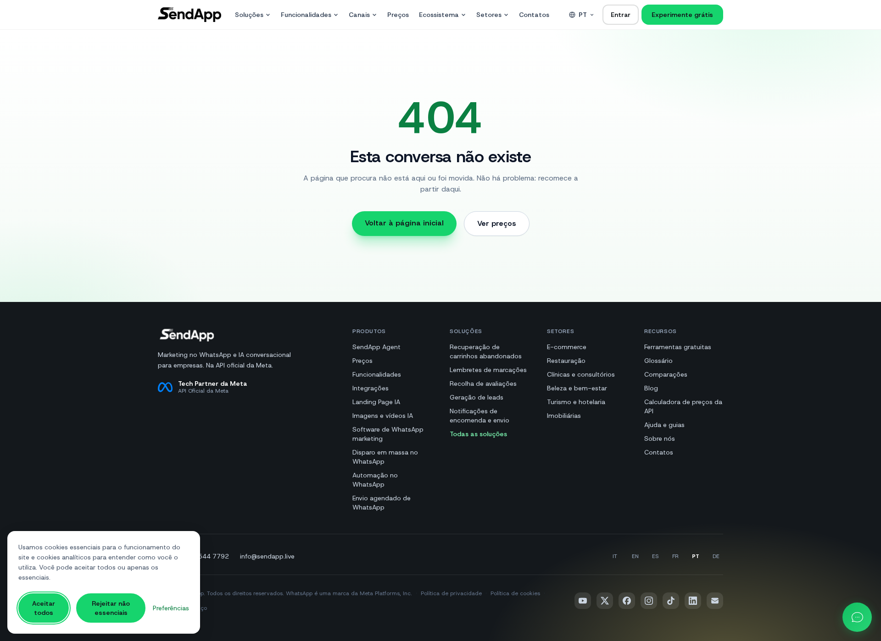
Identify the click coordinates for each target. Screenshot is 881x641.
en (635, 556)
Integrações (370, 388)
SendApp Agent (376, 347)
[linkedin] (693, 600)
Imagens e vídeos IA (382, 415)
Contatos (534, 15)
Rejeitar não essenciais (111, 608)
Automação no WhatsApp (375, 479)
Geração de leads (476, 397)
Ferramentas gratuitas (677, 347)
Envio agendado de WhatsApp (381, 502)
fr (675, 556)
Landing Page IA (376, 402)
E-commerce (566, 347)
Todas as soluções (478, 434)
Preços (398, 15)
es (655, 556)
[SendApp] (189, 14)
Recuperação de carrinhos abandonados (486, 351)
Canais (359, 15)
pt (583, 15)
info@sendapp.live (267, 556)
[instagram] (649, 600)
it (615, 556)
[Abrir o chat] (857, 617)
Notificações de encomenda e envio (479, 415)
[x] (605, 600)
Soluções (249, 15)
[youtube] (582, 600)
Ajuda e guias (664, 425)
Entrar (620, 15)
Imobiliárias (564, 415)
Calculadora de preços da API (683, 406)
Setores (489, 15)
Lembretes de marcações (488, 370)
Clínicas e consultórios (581, 374)
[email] (715, 600)
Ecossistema (439, 15)
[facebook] (627, 600)
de (716, 556)
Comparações (665, 374)
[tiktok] (671, 600)
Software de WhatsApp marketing (388, 434)
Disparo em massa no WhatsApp (385, 457)
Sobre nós (659, 438)
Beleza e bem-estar (577, 388)
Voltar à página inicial (404, 223)
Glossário (658, 360)
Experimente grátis (682, 15)
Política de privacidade (451, 593)
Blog (651, 388)
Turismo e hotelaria (576, 402)
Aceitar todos (43, 608)
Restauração (566, 360)
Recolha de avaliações (483, 383)
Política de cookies (515, 593)
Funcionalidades (306, 15)
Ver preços (496, 223)
